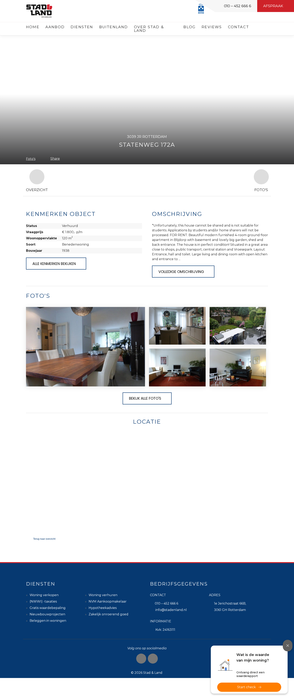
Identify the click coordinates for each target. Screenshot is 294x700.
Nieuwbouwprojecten (47, 614)
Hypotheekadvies (103, 608)
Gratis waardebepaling (48, 608)
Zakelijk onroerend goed (108, 614)
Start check (246, 687)
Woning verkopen (44, 595)
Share (55, 158)
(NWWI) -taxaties (43, 601)
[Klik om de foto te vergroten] (85, 346)
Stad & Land (152, 673)
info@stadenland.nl (171, 610)
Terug (44, 539)
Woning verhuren (103, 595)
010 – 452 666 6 (237, 6)
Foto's (30, 159)
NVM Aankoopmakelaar (108, 601)
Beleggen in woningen (48, 621)
